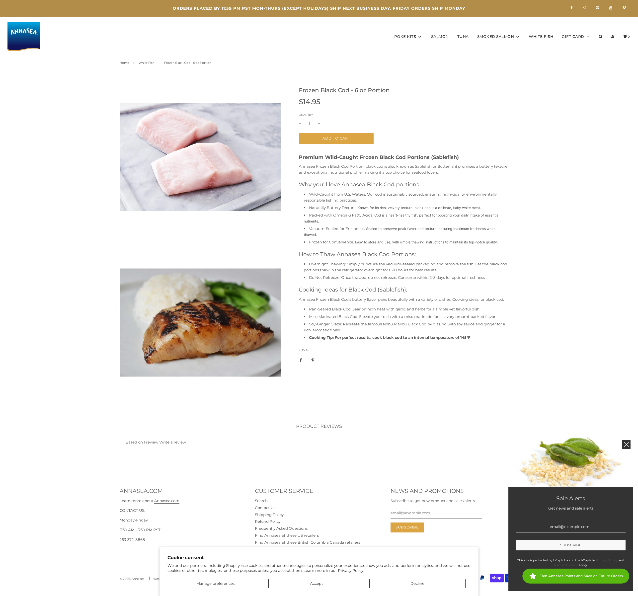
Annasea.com (166, 500)
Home (124, 63)
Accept (316, 583)
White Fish (541, 36)
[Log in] (613, 36)
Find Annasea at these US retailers (287, 535)
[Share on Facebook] (300, 360)
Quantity (306, 115)
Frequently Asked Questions (281, 528)
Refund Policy (268, 521)
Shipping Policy (269, 514)
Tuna (463, 36)
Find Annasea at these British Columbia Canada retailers (307, 542)
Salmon (440, 36)
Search (261, 500)
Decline (417, 583)
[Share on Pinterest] (313, 360)
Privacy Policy (350, 570)
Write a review (172, 442)
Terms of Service (566, 565)
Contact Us (265, 507)
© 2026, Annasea (132, 579)
